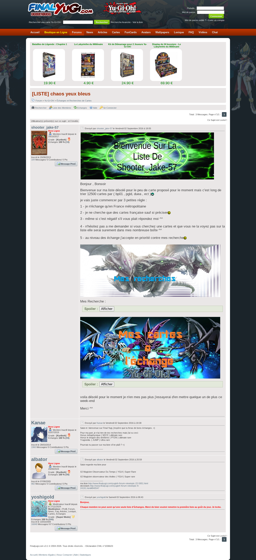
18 (67, 142)
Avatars (146, 32)
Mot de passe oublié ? (195, 20)
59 (67, 438)
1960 (33, 447)
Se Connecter (110, 108)
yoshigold (42, 497)
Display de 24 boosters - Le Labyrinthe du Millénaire (166, 45)
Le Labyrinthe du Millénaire (88, 44)
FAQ (191, 32)
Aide (95, 108)
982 (33, 484)
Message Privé (68, 164)
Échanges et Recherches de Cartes (74, 100)
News (89, 32)
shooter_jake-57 (45, 127)
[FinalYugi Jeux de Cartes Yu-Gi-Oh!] (85, 15)
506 (51, 519)
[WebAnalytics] (38, 550)
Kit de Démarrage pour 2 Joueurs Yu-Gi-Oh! (127, 45)
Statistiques (85, 555)
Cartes (116, 32)
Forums (77, 32)
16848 (34, 524)
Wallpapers (162, 32)
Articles (102, 32)
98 (67, 474)
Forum (39, 100)
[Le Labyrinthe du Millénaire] (88, 77)
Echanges (82, 108)
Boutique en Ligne (55, 32)
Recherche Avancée (121, 22)
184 (33, 159)
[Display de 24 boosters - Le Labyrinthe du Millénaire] (166, 77)
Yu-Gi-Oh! (49, 100)
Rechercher (41, 108)
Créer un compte (216, 20)
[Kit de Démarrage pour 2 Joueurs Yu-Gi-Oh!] (127, 77)
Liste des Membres (62, 108)
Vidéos (203, 32)
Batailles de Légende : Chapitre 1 (49, 44)
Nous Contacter (64, 555)
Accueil (35, 32)
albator (39, 459)
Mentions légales (47, 555)
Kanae (38, 422)
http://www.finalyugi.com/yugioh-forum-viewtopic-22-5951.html (118, 483)
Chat (215, 32)
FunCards (131, 32)
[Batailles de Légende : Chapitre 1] (49, 77)
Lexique (179, 32)
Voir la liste (138, 22)
